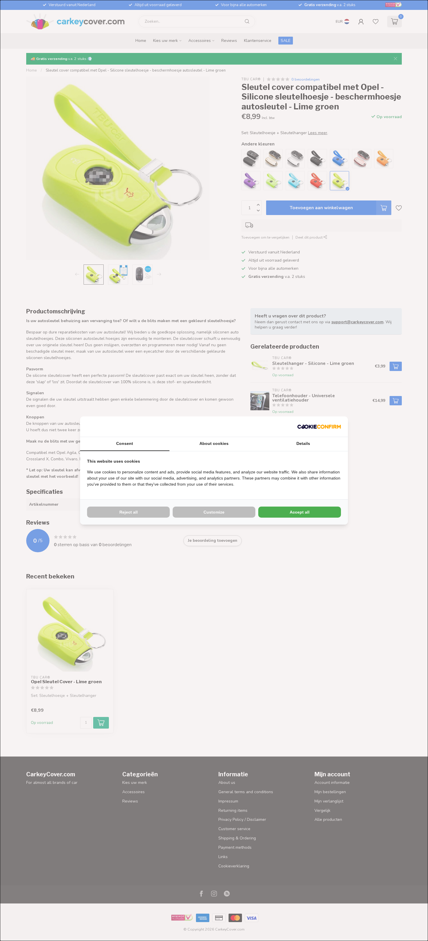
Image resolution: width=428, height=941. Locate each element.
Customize (214, 512)
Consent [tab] (124, 443)
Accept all (299, 512)
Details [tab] (303, 443)
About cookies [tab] (214, 443)
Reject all (128, 512)
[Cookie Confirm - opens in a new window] (319, 426)
